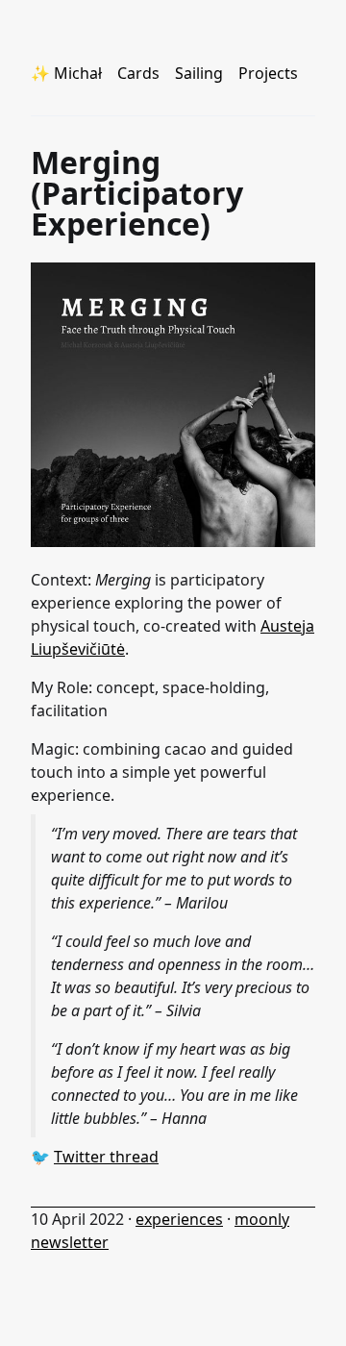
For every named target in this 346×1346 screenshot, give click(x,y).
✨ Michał (66, 73)
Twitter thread (106, 1156)
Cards (138, 73)
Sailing (199, 73)
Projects (268, 73)
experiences (179, 1219)
